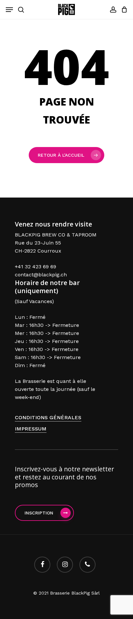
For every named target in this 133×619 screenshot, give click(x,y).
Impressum (30, 429)
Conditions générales (48, 417)
